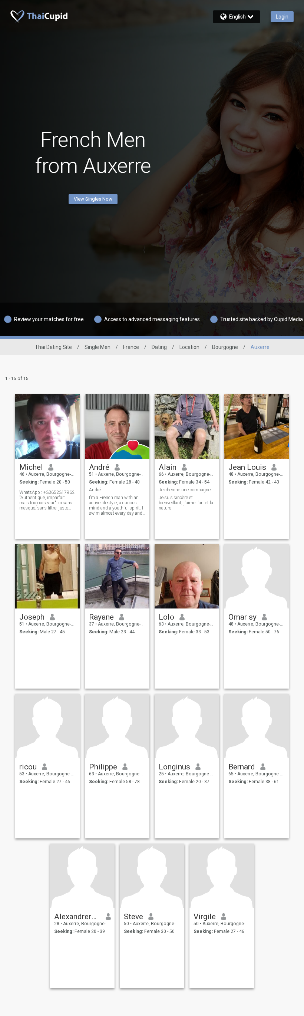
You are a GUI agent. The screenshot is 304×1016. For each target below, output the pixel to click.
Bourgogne (225, 347)
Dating (159, 347)
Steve (133, 916)
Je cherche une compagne (185, 489)
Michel (31, 467)
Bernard (241, 766)
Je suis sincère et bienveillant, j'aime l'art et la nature (186, 503)
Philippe (103, 766)
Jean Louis (247, 467)
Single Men (97, 347)
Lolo (166, 617)
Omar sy (242, 617)
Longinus (174, 766)
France (131, 347)
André (99, 467)
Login (282, 17)
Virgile (205, 916)
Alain (167, 467)
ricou (28, 766)
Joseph (31, 617)
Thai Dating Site (53, 347)
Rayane (101, 617)
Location (189, 347)
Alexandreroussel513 (77, 916)
